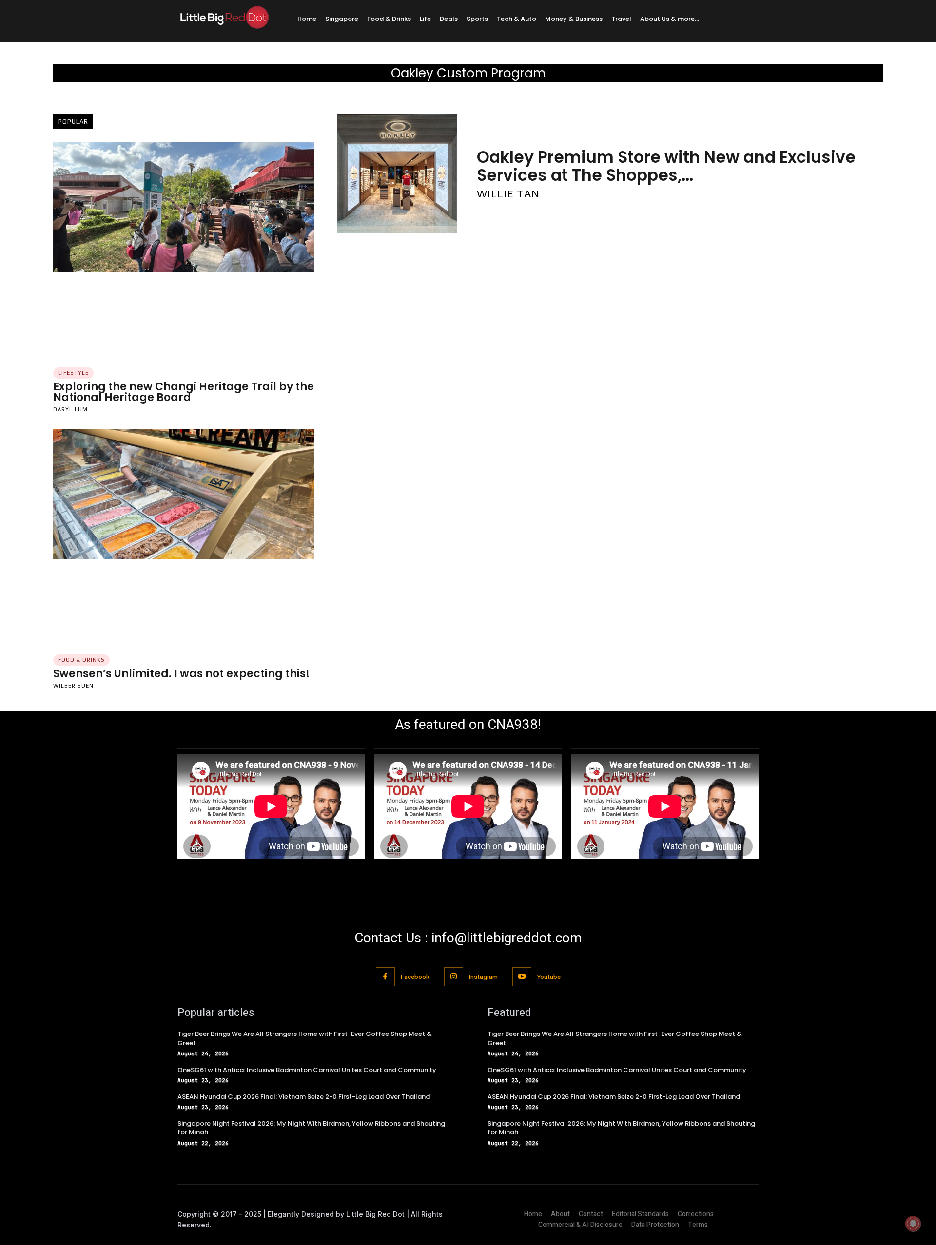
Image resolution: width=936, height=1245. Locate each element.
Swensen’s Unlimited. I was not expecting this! (181, 673)
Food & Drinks (81, 660)
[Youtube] (521, 976)
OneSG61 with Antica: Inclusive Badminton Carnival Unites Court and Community (306, 1069)
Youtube (549, 976)
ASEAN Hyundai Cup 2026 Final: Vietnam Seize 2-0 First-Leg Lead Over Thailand (303, 1096)
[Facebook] (385, 976)
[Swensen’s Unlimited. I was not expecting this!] (183, 494)
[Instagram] (453, 976)
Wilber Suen (73, 686)
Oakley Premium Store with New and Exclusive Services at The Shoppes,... (666, 166)
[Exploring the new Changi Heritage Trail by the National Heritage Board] (183, 207)
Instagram (483, 976)
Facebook (415, 976)
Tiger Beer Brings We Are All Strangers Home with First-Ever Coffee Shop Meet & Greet (304, 1038)
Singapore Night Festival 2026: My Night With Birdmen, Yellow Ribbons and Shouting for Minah (311, 1128)
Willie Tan (508, 193)
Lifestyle (73, 373)
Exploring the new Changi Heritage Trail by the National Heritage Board (183, 392)
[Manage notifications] (913, 1223)
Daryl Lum (70, 409)
